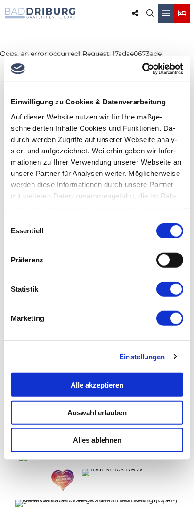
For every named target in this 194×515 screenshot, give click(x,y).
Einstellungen (142, 356)
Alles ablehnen (97, 440)
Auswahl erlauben (97, 412)
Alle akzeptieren (97, 385)
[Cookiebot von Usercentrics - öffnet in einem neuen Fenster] (142, 69)
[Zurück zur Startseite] (40, 13)
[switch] (169, 260)
